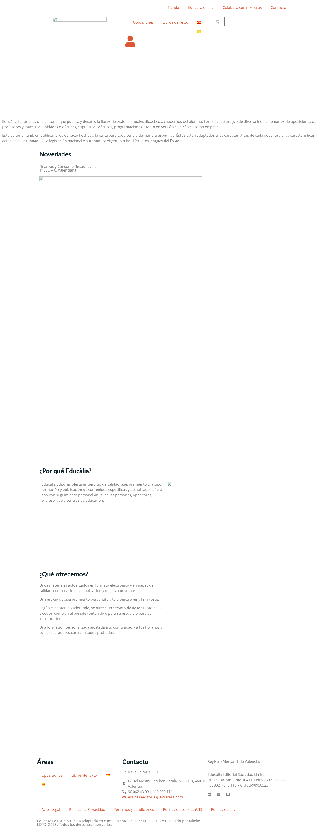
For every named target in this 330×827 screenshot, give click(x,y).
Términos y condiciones (134, 809)
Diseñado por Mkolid (182, 820)
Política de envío (225, 809)
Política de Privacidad (87, 809)
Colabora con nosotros (242, 7)
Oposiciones (143, 22)
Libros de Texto (175, 22)
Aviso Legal (51, 809)
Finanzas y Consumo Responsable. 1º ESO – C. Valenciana (68, 168)
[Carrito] (217, 21)
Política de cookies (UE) (182, 809)
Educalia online (201, 7)
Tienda (173, 7)
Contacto (278, 7)
